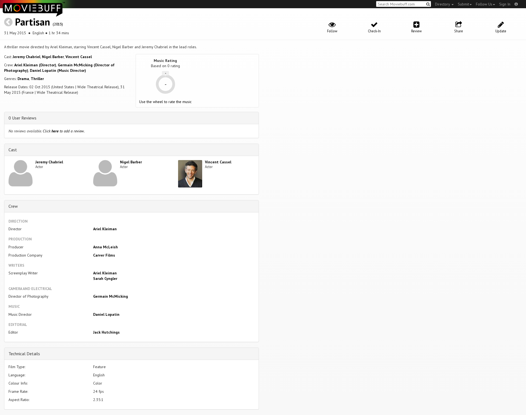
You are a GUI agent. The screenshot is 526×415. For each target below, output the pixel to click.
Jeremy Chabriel (26, 56)
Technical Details (24, 353)
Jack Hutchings (106, 332)
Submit (463, 4)
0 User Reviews (22, 118)
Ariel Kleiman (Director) (35, 64)
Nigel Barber (53, 56)
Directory (443, 4)
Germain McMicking (110, 296)
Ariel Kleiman (105, 228)
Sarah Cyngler (105, 278)
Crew (13, 206)
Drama (23, 78)
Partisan (32, 21)
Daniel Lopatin (106, 314)
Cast (12, 149)
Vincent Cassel (78, 56)
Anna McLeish (105, 247)
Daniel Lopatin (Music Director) (58, 70)
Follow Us (484, 4)
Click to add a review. (64, 131)
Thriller (37, 78)
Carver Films (104, 255)
